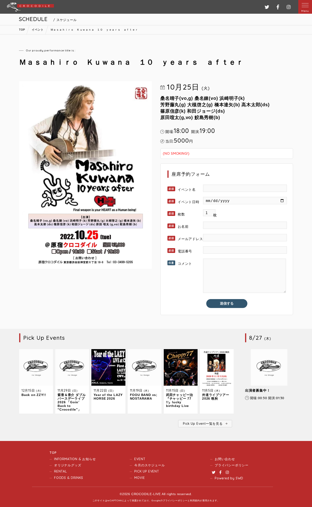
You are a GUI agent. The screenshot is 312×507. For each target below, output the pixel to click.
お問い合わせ (225, 459)
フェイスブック (278, 7)
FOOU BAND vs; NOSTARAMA (143, 396)
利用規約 (195, 500)
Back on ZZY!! (33, 395)
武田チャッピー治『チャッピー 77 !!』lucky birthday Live (179, 400)
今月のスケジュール (149, 465)
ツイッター (267, 7)
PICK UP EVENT (146, 471)
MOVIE (139, 478)
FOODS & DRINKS (68, 478)
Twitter (213, 472)
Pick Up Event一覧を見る (202, 424)
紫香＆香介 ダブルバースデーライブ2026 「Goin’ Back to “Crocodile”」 (72, 402)
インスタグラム (288, 7)
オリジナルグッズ (67, 465)
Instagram (227, 472)
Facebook (220, 472)
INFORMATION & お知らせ (75, 459)
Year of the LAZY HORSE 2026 (108, 396)
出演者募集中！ (257, 390)
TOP (53, 453)
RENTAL (60, 471)
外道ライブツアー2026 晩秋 (215, 396)
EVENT (139, 459)
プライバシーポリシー (232, 465)
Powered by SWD (229, 478)
